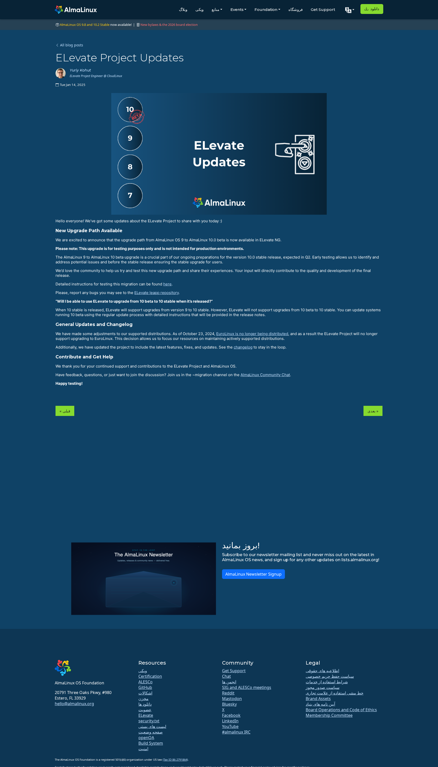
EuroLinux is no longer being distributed (252, 333)
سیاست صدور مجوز (322, 687)
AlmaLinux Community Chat (265, 374)
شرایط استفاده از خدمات (327, 682)
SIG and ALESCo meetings (246, 687)
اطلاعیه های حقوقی (322, 670)
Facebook (231, 715)
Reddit (228, 693)
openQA (146, 737)
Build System (150, 743)
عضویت (145, 710)
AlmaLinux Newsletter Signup (253, 574)
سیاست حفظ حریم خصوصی (330, 676)
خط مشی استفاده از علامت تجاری (334, 693)
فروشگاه (295, 9)
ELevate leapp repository (156, 292)
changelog (243, 347)
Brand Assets (318, 698)
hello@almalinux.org (74, 703)
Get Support (323, 9)
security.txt (148, 721)
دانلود (374, 8)
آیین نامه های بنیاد (320, 704)
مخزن (143, 698)
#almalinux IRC (236, 732)
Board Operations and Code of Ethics (341, 710)
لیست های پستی (152, 726)
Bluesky (229, 704)
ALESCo (145, 682)
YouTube (230, 726)
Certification (150, 676)
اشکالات (145, 693)
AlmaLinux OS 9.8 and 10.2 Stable (85, 24)
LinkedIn (230, 721)
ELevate (145, 715)
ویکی (199, 9)
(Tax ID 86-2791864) (175, 759)
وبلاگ (183, 9)
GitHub (145, 687)
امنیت (143, 749)
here (167, 284)
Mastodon (232, 698)
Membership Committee (329, 715)
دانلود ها (145, 704)
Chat (226, 676)
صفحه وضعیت (150, 732)
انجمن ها (229, 682)
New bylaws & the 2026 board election (169, 24)
